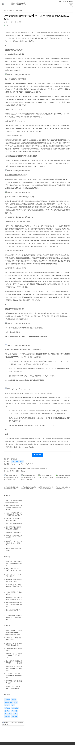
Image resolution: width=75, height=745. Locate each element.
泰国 (12, 461)
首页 (5, 10)
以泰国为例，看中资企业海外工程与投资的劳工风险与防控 (14, 543)
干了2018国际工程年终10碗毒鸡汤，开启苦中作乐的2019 (14, 617)
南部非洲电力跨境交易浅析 (14, 523)
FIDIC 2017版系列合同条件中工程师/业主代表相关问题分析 (14, 507)
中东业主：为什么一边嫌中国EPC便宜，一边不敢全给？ (14, 655)
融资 (17, 461)
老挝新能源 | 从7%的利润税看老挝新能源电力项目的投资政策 (28, 468)
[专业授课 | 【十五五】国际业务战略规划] (13, 724)
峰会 (21, 461)
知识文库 (11, 10)
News (64, 1)
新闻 (60, 1)
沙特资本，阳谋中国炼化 (17, 471)
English (71, 1)
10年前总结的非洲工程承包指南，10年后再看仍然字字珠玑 (14, 604)
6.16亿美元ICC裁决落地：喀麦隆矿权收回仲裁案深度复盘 (14, 675)
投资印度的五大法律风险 (13, 532)
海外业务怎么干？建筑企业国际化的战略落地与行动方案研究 (14, 668)
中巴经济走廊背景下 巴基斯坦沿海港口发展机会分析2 (14, 586)
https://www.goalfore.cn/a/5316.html (22, 464)
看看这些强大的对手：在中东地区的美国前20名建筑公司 (13, 563)
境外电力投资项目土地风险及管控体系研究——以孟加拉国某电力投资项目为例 (13, 632)
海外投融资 (19, 10)
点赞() (38, 454)
